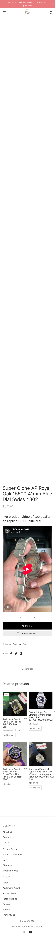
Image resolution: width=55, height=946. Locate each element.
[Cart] (50, 12)
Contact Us (8, 837)
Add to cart (27, 625)
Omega (6, 904)
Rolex (5, 882)
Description (27, 668)
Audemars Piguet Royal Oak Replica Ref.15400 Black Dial (12, 723)
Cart (5, 860)
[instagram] (24, 932)
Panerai (6, 909)
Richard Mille (9, 893)
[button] (9, 735)
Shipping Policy (10, 870)
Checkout (7, 865)
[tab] (27, 668)
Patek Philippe (10, 898)
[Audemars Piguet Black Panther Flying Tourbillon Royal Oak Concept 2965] (15, 754)
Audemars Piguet (20, 644)
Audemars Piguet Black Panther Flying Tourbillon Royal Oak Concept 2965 (12, 774)
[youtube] (31, 932)
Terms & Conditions (12, 854)
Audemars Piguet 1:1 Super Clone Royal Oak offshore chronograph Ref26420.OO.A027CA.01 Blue (41, 774)
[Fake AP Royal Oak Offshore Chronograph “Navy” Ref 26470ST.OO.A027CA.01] (40, 700)
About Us (7, 832)
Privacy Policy (10, 849)
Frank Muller (9, 914)
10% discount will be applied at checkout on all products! (27, 4)
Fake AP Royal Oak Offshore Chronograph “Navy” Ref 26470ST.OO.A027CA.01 (41, 716)
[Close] (53, 4)
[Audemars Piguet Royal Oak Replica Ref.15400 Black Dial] (15, 704)
